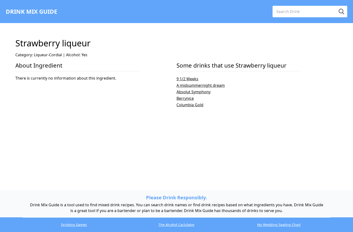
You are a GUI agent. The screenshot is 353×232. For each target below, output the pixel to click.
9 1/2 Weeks (187, 79)
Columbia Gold (189, 104)
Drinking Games (74, 224)
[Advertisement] (159, 141)
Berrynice (185, 98)
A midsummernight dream (200, 85)
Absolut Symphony (193, 91)
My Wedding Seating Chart (279, 224)
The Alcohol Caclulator (176, 224)
